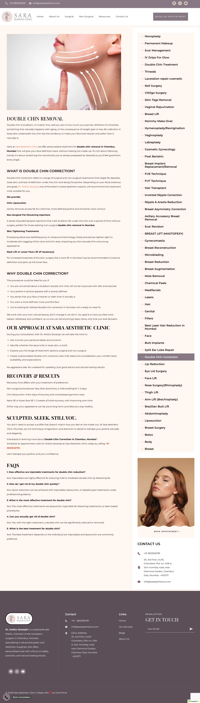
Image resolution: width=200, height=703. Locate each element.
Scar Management (157, 50)
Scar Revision (154, 226)
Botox (149, 434)
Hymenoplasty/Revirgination (165, 128)
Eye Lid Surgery (156, 371)
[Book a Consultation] (6, 697)
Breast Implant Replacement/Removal (161, 165)
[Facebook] (174, 3)
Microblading (154, 254)
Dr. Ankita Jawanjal (28, 186)
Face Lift (151, 378)
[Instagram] (180, 3)
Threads (150, 71)
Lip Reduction (155, 364)
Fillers (149, 318)
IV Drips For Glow (157, 57)
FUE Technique (155, 173)
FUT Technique (155, 181)
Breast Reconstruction (160, 247)
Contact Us (122, 16)
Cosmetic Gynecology (160, 149)
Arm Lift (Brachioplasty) (161, 399)
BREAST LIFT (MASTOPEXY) (164, 233)
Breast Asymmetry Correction (165, 209)
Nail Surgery (153, 85)
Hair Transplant (155, 188)
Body (148, 441)
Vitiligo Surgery (156, 92)
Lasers (149, 297)
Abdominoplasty (156, 413)
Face (148, 335)
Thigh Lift (151, 392)
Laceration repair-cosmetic (163, 78)
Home (40, 16)
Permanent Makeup (159, 43)
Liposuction (153, 420)
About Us (54, 16)
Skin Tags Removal (158, 100)
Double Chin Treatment (161, 64)
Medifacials (153, 290)
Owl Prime (61, 692)
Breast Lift (152, 114)
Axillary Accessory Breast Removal (162, 218)
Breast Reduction (157, 262)
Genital (150, 311)
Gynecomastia (155, 240)
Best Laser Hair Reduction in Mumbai (165, 327)
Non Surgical (86, 16)
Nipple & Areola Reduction (163, 202)
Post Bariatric (154, 156)
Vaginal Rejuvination (159, 107)
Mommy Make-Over (159, 121)
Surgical (69, 16)
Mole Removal (155, 276)
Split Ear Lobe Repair (159, 350)
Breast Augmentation (160, 269)
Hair (147, 304)
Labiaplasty (153, 142)
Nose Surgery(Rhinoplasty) (163, 385)
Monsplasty (153, 36)
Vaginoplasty (154, 135)
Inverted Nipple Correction (163, 195)
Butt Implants (154, 343)
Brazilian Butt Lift (157, 406)
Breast (149, 449)
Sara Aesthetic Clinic (26, 146)
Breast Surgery (155, 427)
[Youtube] (186, 3)
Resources (104, 16)
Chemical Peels (155, 283)
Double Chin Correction (161, 357)
